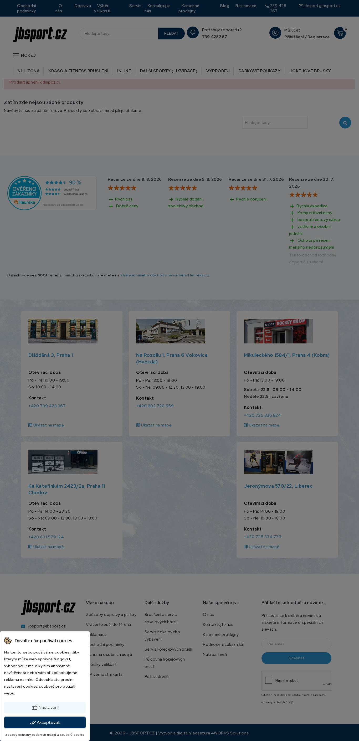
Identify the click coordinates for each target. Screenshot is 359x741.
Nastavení (45, 708)
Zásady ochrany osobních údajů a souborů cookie (44, 735)
